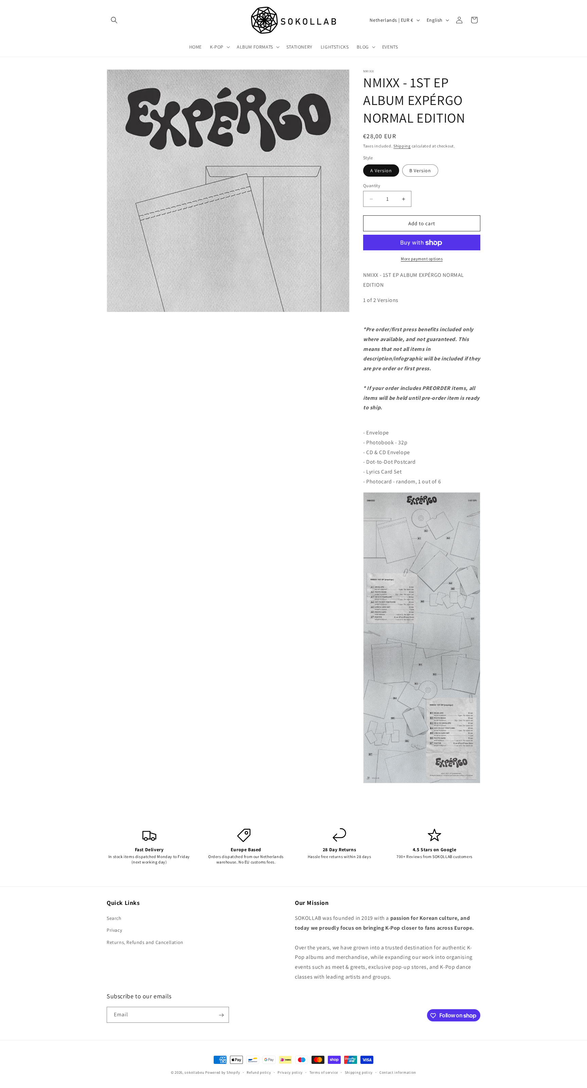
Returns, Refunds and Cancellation (145, 942)
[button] (114, 20)
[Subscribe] (221, 1015)
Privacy (114, 930)
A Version (381, 170)
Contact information (397, 1072)
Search (114, 918)
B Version (420, 170)
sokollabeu (194, 1072)
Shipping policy (359, 1072)
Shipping (402, 145)
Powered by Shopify (222, 1072)
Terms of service (323, 1072)
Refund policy (259, 1072)
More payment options (422, 259)
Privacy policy (290, 1072)
